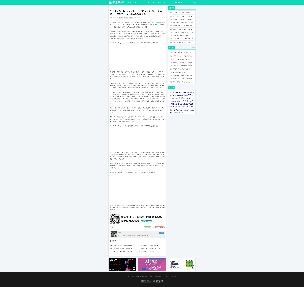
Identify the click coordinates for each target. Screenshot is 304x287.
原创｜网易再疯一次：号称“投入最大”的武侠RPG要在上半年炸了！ (181, 78)
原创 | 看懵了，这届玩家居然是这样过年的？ (180, 72)
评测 (170, 112)
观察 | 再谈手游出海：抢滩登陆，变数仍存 (147, 245)
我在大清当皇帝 (156, 22)
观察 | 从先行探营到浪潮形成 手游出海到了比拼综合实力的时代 (122, 248)
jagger (178, 95)
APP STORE (174, 92)
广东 (179, 101)
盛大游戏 (178, 106)
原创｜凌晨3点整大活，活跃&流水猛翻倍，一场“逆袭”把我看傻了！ (181, 82)
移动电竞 (182, 106)
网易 (188, 106)
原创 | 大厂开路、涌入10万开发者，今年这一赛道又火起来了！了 (181, 32)
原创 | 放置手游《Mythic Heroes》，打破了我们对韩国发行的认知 (181, 29)
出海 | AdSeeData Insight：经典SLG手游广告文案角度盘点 (149, 251)
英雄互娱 (184, 110)
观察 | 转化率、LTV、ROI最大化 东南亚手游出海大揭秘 (149, 248)
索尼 (185, 106)
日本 (188, 101)
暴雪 (191, 101)
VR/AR (147, 2)
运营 (153, 2)
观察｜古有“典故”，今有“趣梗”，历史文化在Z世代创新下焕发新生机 (181, 16)
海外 (141, 2)
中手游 (173, 98)
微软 (181, 101)
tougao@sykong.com (158, 276)
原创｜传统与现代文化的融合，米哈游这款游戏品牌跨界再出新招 (181, 22)
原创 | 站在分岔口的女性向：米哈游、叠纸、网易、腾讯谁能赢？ (181, 39)
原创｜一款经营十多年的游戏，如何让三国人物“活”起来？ (181, 13)
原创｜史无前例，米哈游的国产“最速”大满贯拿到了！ (181, 19)
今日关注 (121, 17)
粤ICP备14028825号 (152, 278)
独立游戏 (187, 104)
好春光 (189, 98)
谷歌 (174, 112)
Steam (181, 95)
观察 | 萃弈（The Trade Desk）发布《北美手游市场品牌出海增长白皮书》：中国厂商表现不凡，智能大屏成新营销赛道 (181, 42)
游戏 (182, 104)
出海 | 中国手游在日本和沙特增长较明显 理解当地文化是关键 (122, 251)
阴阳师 (178, 112)
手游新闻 (126, 17)
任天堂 (181, 98)
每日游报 (175, 104)
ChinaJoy (183, 92)
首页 (129, 2)
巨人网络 (175, 101)
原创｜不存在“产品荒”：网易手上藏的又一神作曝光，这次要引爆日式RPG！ (181, 52)
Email (161, 232)
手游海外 (131, 17)
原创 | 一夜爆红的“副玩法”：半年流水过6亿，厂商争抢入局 (181, 35)
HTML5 (172, 95)
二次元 (176, 98)
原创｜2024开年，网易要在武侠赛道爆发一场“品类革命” (181, 62)
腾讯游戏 (179, 110)
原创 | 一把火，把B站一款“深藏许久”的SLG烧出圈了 (181, 65)
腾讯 (175, 109)
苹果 (188, 110)
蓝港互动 (192, 110)
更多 (193, 8)
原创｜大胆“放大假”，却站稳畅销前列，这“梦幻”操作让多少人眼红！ (181, 59)
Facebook (189, 92)
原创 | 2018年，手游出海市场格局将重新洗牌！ (122, 245)
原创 (135, 2)
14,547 (163, 17)
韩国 (181, 112)
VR (189, 95)
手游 (185, 101)
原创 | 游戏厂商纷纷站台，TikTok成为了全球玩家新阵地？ (181, 26)
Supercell (186, 95)
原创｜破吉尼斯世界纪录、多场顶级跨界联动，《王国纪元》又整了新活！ (181, 56)
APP (165, 2)
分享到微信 (147, 227)
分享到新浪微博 (159, 227)
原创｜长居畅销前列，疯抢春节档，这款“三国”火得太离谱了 (181, 75)
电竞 (174, 106)
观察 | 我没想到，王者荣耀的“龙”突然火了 (179, 69)
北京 (185, 98)
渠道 (180, 104)
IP (175, 95)
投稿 (159, 2)
